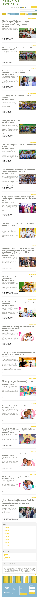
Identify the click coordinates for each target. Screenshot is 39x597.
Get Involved (14, 592)
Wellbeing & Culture (8, 558)
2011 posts (6, 546)
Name (29, 586)
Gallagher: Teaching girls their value (11, 566)
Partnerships (14, 590)
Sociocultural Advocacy (26, 14)
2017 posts (6, 537)
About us (13, 587)
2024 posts (6, 527)
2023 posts (6, 528)
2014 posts (6, 542)
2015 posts (6, 540)
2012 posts (6, 545)
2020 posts (6, 533)
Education (6, 554)
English (11, 7)
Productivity (7, 557)
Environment (7, 555)
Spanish (15, 7)
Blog (12, 593)
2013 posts (6, 543)
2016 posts (6, 539)
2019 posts (6, 534)
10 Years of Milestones (8, 14)
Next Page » (34, 574)
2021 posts (6, 531)
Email (29, 589)
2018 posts (6, 536)
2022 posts (6, 530)
